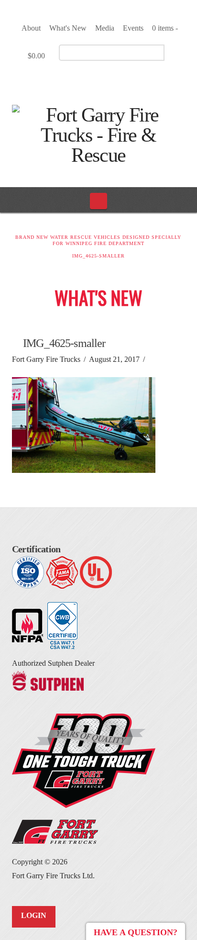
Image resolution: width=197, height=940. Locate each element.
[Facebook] (84, 79)
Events (133, 28)
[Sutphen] (48, 680)
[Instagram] (117, 79)
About (31, 28)
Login (33, 915)
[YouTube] (101, 79)
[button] (99, 201)
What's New (68, 28)
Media (104, 28)
